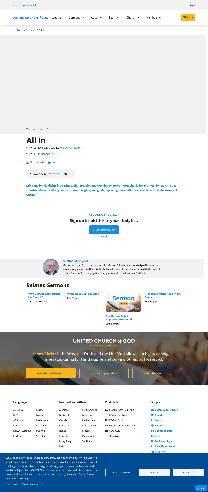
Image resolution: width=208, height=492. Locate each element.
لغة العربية (18, 409)
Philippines (88, 435)
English (17, 435)
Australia (64, 409)
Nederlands (42, 420)
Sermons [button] (74, 17)
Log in (192, 5)
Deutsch (17, 425)
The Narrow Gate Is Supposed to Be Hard (119, 317)
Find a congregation (103, 373)
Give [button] (186, 17)
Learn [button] (112, 17)
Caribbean (64, 425)
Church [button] (130, 17)
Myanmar (87, 414)
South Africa (88, 441)
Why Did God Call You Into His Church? (44, 295)
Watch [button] (95, 17)
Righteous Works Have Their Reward (162, 295)
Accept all (188, 472)
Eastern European (22, 430)
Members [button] (152, 17)
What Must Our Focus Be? (83, 293)
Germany (64, 435)
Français (40, 414)
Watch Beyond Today (157, 373)
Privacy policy (12, 484)
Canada (63, 420)
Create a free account (104, 229)
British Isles (65, 414)
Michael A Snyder (70, 148)
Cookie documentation (32, 484)
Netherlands (88, 420)
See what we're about (50, 373)
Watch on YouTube (36, 129)
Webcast (57, 17)
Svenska (40, 435)
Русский (41, 430)
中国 (15, 414)
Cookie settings (121, 472)
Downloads (36, 162)
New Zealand (89, 425)
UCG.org (18, 29)
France (62, 430)
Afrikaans (18, 420)
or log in (104, 236)
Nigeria (86, 430)
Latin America (89, 409)
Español (40, 409)
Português (41, 425)
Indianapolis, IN (48, 154)
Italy (61, 446)
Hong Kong (65, 441)
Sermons (30, 29)
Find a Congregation (23, 4)
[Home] (30, 17)
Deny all (155, 472)
